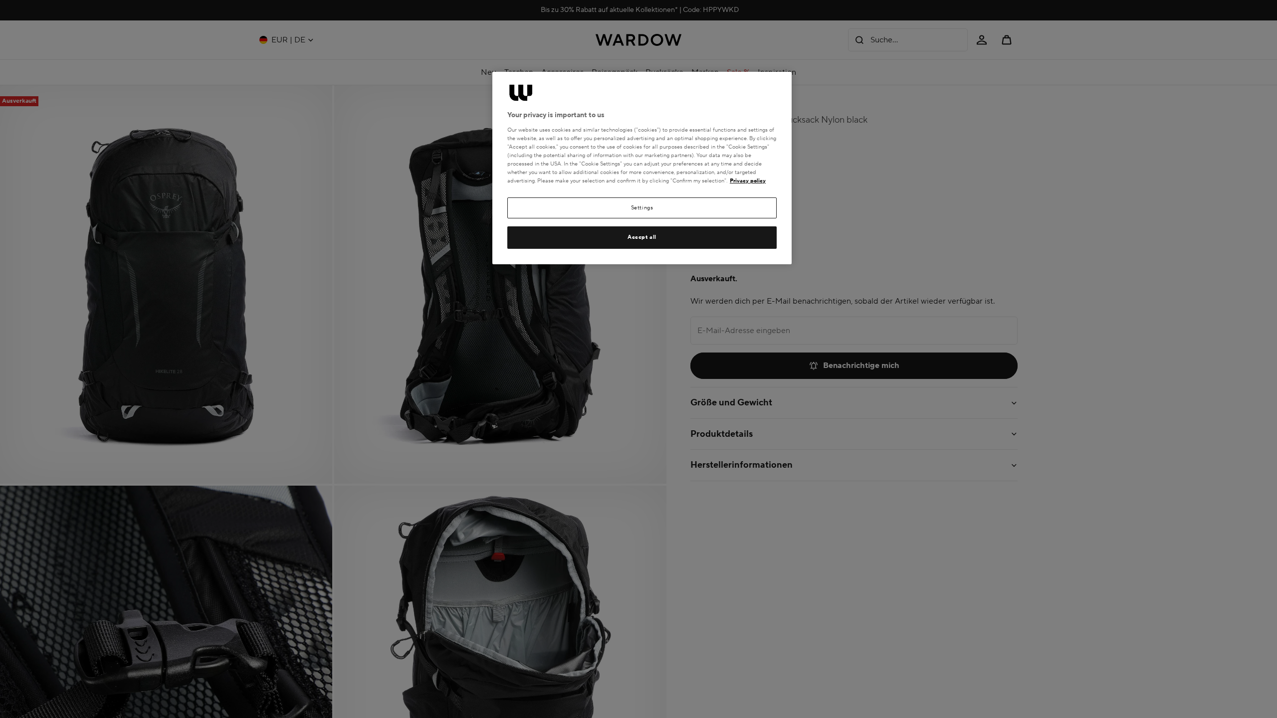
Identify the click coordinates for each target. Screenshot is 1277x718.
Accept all (642, 237)
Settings (642, 207)
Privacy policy (748, 180)
